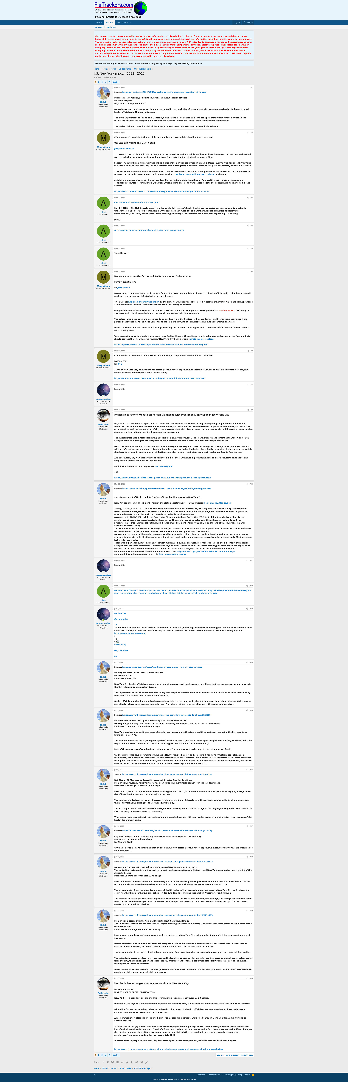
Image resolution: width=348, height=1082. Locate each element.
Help (240, 1074)
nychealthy (120, 613)
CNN (119, 364)
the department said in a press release (194, 174)
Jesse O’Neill (123, 287)
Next (115, 82)
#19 (251, 910)
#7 (252, 351)
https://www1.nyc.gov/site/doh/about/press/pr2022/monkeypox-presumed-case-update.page (162, 477)
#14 (251, 662)
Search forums (110, 27)
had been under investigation (143, 301)
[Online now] (103, 396)
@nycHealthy (121, 619)
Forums (109, 22)
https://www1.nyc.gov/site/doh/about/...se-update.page (206, 551)
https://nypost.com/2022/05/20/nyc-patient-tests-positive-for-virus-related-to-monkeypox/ (161, 344)
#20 (251, 978)
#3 (252, 197)
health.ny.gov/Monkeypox (217, 502)
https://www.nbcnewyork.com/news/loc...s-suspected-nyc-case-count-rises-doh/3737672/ (168, 861)
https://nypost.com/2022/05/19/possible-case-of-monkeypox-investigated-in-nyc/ (164, 92)
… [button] (105, 82)
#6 (252, 271)
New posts (98, 27)
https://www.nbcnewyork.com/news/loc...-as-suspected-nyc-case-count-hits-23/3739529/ (167, 915)
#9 (252, 410)
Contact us (201, 1074)
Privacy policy (230, 1074)
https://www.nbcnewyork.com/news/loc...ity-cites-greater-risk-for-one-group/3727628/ (167, 774)
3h (115, 624)
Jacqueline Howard (124, 148)
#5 (252, 248)
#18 (251, 857)
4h (115, 656)
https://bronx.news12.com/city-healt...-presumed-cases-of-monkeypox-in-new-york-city (167, 830)
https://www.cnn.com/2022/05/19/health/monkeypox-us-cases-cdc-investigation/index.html (161, 191)
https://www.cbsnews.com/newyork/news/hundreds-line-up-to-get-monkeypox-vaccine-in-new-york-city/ (168, 1049)
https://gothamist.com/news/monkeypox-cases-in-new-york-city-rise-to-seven (162, 667)
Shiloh (99, 77)
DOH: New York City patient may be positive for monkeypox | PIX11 (149, 230)
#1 (252, 87)
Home (99, 22)
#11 (251, 560)
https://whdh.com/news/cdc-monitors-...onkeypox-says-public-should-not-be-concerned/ (159, 378)
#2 (252, 132)
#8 (252, 384)
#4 (252, 225)
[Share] (248, 87)
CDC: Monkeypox (163, 466)
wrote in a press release (202, 338)
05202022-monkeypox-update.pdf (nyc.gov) (136, 202)
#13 (251, 609)
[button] (130, 22)
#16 (251, 769)
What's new (122, 22)
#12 (251, 586)
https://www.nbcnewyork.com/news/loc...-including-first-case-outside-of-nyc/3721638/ (166, 714)
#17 (251, 826)
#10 (251, 484)
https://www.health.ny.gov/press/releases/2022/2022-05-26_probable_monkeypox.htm (166, 488)
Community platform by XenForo (174, 1080)
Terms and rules (215, 1074)
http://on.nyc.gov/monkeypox (129, 633)
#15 (251, 710)
